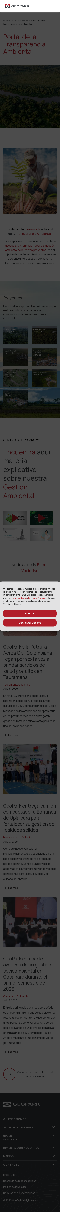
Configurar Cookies (30, 622)
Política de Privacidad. (38, 597)
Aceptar (30, 613)
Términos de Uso (19, 597)
